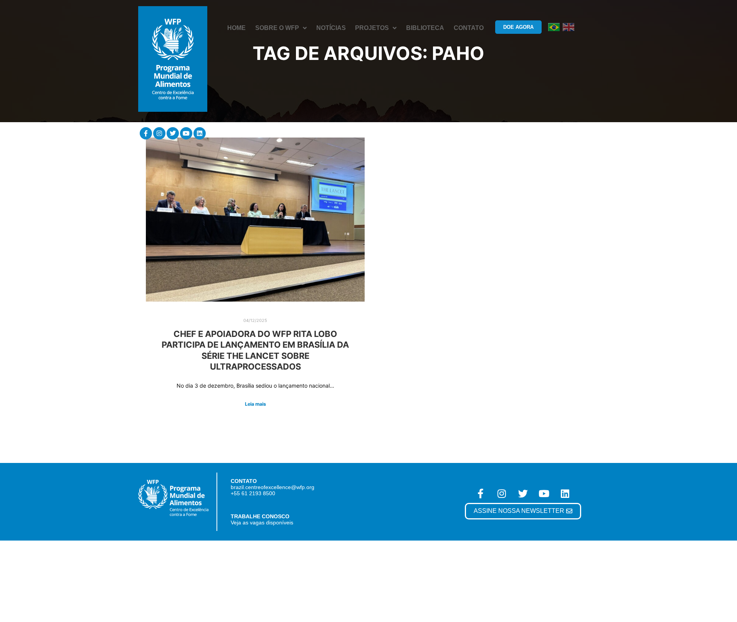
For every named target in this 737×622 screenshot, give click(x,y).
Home (236, 28)
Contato (469, 28)
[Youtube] (186, 133)
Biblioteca (425, 28)
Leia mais (255, 404)
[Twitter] (173, 133)
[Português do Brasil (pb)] (554, 27)
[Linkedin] (199, 133)
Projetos (372, 28)
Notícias (331, 28)
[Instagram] (159, 133)
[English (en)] (568, 27)
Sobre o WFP (277, 28)
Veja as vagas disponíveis (262, 522)
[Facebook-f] (146, 133)
